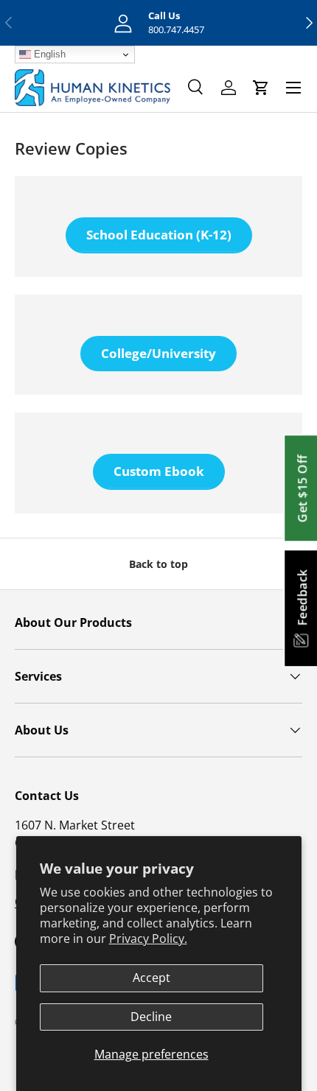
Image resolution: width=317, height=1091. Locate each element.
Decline (151, 1016)
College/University (158, 353)
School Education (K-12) (158, 234)
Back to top (158, 564)
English (48, 54)
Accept (151, 977)
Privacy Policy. (148, 938)
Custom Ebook (159, 471)
